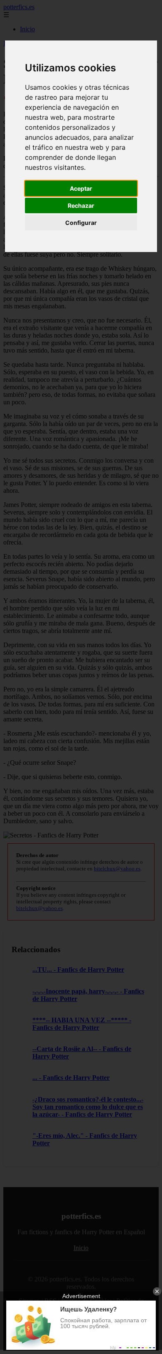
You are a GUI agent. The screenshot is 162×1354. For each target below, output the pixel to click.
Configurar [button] (81, 222)
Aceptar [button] (81, 188)
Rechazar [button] (81, 205)
